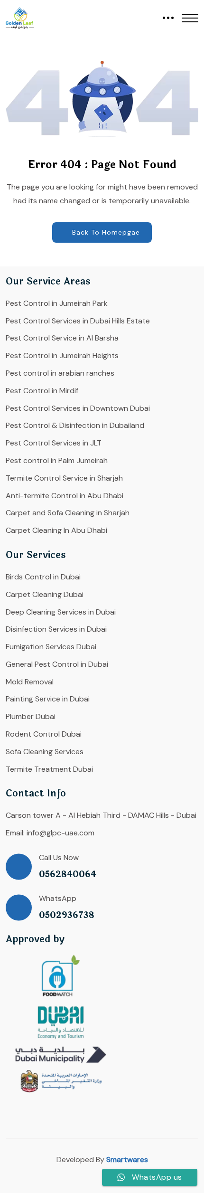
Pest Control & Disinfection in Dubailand (75, 425)
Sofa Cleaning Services (44, 752)
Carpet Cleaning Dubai (44, 594)
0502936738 (66, 915)
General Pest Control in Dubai (57, 664)
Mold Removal (30, 682)
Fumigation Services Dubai (51, 647)
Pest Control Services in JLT (54, 443)
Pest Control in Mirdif (42, 391)
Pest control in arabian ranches (60, 373)
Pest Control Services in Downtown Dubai (78, 408)
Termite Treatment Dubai (49, 769)
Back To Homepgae (106, 232)
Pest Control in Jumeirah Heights (62, 355)
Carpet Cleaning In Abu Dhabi (56, 530)
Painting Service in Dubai (48, 699)
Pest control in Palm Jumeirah (57, 460)
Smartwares (127, 1160)
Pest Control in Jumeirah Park (57, 303)
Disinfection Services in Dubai (56, 629)
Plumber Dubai (31, 716)
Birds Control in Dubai (43, 577)
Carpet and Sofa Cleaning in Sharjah (68, 513)
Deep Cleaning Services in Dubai (61, 612)
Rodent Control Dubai (44, 734)
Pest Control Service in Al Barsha (62, 338)
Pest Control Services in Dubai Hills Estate (78, 321)
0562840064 (67, 874)
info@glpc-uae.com (60, 833)
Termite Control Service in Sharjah (64, 478)
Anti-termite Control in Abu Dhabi (64, 496)
